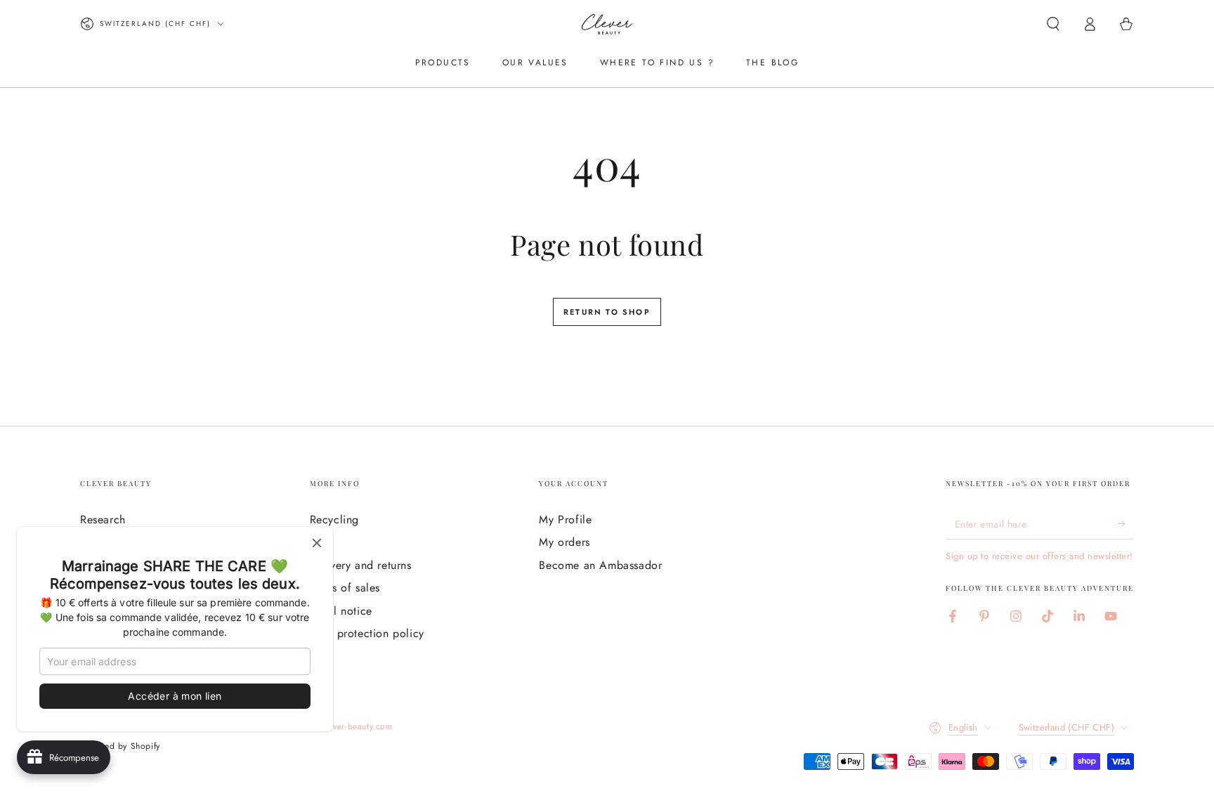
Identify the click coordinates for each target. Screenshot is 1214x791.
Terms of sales (345, 588)
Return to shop (607, 312)
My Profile (565, 519)
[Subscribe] (1126, 523)
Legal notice (341, 611)
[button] (1053, 23)
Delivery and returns (361, 565)
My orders (564, 542)
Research (103, 519)
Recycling (334, 519)
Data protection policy (367, 633)
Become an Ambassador (600, 565)
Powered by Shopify (120, 746)
